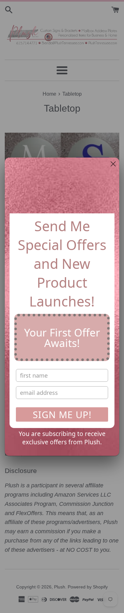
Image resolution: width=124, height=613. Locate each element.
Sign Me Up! (62, 414)
